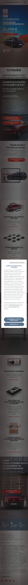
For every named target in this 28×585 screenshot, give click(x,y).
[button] (17, 262)
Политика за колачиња (14, 305)
